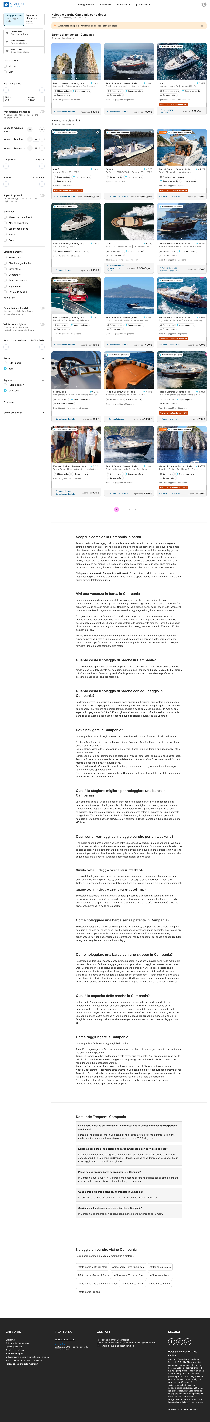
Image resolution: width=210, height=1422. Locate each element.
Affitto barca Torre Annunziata (128, 1266)
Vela (11, 71)
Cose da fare (105, 4)
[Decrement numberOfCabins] (30, 139)
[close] (202, 25)
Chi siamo (10, 1340)
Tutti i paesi (15, 362)
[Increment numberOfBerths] (42, 148)
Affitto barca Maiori (160, 1275)
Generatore (15, 274)
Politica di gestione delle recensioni (22, 1364)
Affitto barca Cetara (160, 1266)
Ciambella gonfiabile (20, 263)
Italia (74, 18)
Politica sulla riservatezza (17, 1343)
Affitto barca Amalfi (159, 1283)
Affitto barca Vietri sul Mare (92, 1266)
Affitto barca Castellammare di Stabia (98, 1283)
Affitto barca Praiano (89, 1291)
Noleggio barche (86, 4)
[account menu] (204, 4)
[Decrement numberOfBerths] (30, 148)
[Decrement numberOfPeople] (30, 129)
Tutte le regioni (17, 384)
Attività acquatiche (18, 223)
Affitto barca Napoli (133, 1283)
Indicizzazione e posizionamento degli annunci (27, 1357)
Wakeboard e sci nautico (22, 217)
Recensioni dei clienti (65, 1339)
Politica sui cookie (14, 1346)
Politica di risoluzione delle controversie (24, 1360)
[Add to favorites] (203, 46)
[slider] (6, 90)
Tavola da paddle (18, 291)
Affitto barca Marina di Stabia (93, 1275)
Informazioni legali (14, 1353)
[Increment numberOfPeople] (42, 129)
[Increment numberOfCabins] (42, 139)
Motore (12, 66)
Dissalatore (15, 269)
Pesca (12, 234)
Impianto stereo (17, 286)
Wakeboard (15, 257)
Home (53, 18)
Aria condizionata (18, 280)
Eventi (12, 240)
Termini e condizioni (15, 1350)
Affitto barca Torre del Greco (129, 1275)
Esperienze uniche (18, 228)
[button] (76, 78)
